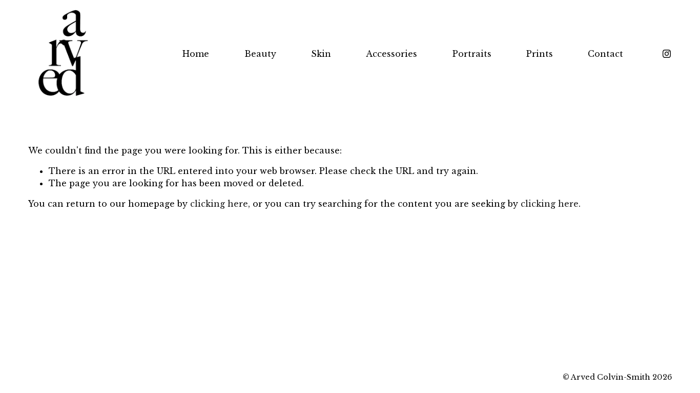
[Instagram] (667, 54)
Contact (605, 54)
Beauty (260, 54)
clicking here (219, 204)
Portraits (471, 54)
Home (195, 54)
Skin (321, 54)
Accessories (391, 54)
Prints (539, 54)
